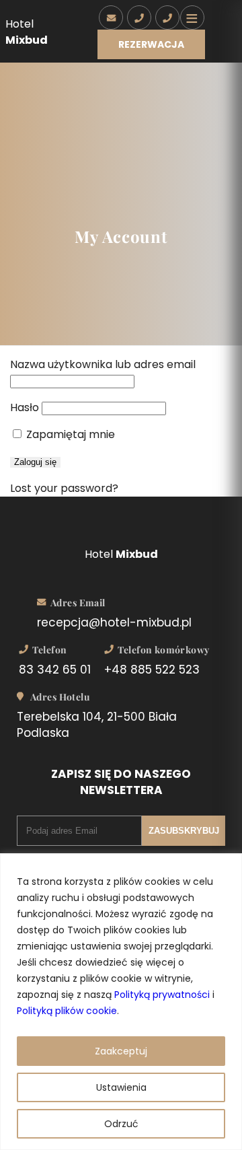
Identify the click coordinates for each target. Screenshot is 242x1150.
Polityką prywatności (162, 994)
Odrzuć (121, 1123)
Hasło (24, 407)
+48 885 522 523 (152, 669)
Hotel (26, 32)
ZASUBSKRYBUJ (184, 831)
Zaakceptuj (121, 1051)
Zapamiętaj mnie (69, 434)
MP (167, 14)
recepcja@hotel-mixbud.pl (114, 622)
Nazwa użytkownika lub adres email (103, 364)
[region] (121, 1001)
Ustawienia (121, 1087)
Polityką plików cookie (67, 1010)
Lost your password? (64, 488)
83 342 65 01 (55, 669)
